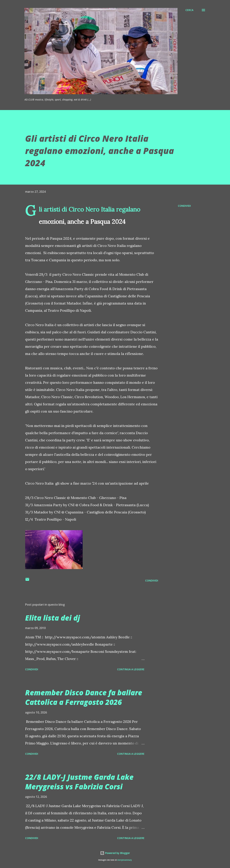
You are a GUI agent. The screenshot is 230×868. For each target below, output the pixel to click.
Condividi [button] (184, 205)
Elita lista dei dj (52, 618)
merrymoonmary (124, 860)
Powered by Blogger (117, 853)
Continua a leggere (130, 669)
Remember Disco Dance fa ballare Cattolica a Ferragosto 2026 (83, 697)
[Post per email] (27, 580)
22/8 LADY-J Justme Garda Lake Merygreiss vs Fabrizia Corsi (79, 781)
